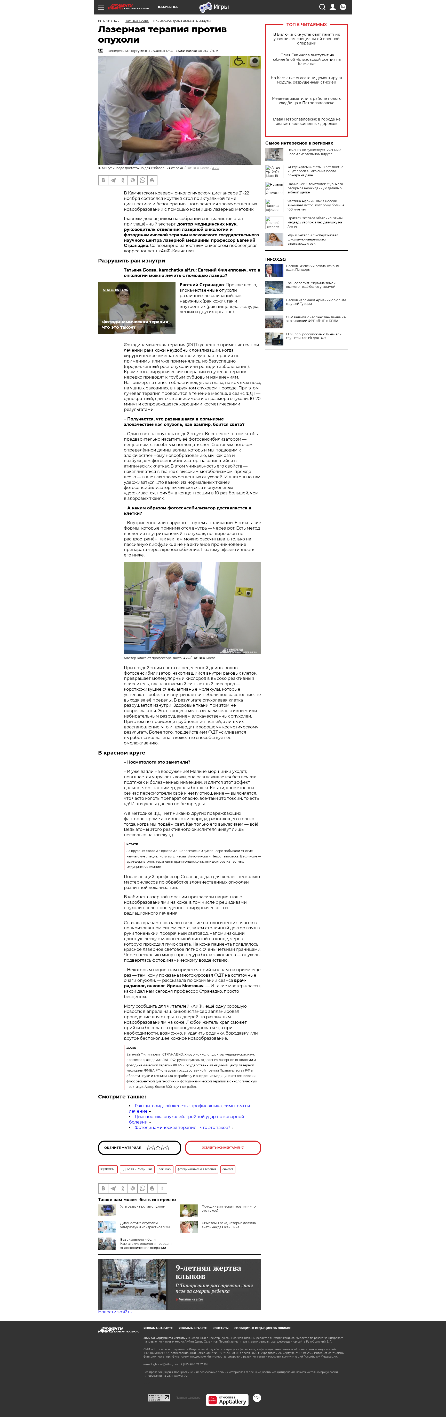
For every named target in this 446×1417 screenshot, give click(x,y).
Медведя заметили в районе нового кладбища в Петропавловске (306, 100)
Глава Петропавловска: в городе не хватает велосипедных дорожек (307, 121)
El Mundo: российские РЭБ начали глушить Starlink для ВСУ (313, 336)
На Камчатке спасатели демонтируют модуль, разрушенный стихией (307, 80)
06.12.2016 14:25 (109, 21)
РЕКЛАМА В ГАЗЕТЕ (193, 1328)
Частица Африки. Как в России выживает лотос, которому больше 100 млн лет (316, 205)
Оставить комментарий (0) (223, 1147)
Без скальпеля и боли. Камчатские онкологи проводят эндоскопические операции (146, 1244)
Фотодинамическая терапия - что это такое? (182, 1127)
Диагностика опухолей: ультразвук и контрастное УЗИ (145, 1225)
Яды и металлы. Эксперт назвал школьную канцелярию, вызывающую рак (313, 239)
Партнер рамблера (188, 1397)
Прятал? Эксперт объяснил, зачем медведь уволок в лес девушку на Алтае (315, 222)
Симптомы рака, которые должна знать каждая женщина (229, 1225)
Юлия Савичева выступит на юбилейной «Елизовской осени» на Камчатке (307, 59)
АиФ (215, 168)
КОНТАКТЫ (220, 1328)
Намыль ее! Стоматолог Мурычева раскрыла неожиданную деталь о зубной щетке (315, 188)
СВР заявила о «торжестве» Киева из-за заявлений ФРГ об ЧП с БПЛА (316, 319)
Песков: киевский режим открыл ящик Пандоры (312, 268)
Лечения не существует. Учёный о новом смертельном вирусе (314, 152)
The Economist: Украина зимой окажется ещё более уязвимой (311, 285)
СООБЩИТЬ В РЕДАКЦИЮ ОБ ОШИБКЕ (262, 1328)
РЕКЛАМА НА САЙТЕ (158, 1328)
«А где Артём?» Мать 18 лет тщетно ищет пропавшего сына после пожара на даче (316, 171)
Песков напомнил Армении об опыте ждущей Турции (316, 302)
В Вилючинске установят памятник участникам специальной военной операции (306, 39)
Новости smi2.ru (115, 1311)
